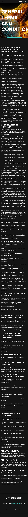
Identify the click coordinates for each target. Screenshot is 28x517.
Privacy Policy (19, 509)
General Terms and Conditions (8, 509)
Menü (2, 2)
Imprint (24, 509)
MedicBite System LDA (15, 503)
